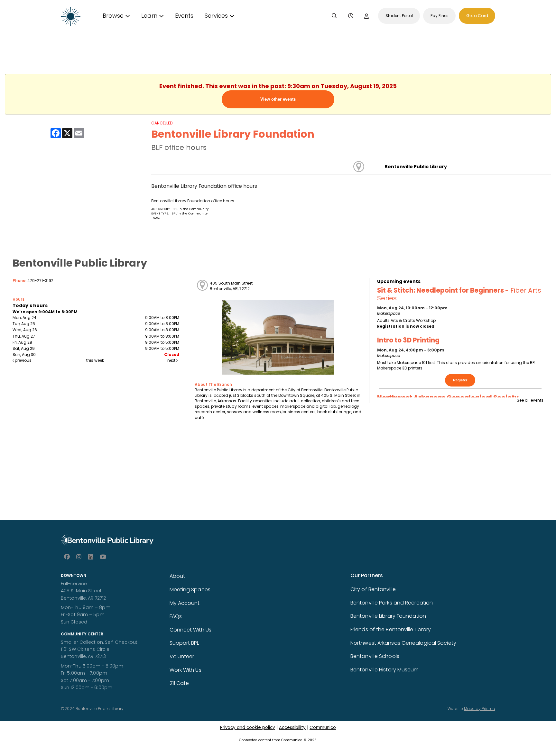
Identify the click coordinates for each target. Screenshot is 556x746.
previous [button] (23, 360)
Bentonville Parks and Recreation (391, 602)
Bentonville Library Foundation (388, 616)
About (177, 576)
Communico (323, 727)
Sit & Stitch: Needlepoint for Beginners (459, 294)
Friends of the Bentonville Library (390, 629)
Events (184, 16)
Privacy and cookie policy (247, 727)
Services (216, 16)
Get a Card (477, 15)
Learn (149, 16)
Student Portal (399, 15)
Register (460, 380)
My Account (185, 603)
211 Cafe (179, 683)
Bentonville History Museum (384, 669)
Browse (113, 16)
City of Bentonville (373, 589)
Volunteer (182, 656)
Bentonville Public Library (416, 166)
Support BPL (184, 643)
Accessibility (292, 727)
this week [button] (95, 360)
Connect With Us (191, 629)
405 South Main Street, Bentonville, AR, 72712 (231, 285)
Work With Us (185, 670)
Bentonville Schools (374, 656)
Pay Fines (440, 15)
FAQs (176, 616)
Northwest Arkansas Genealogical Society (403, 643)
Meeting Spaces (190, 589)
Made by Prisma (479, 708)
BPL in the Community (190, 209)
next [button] (171, 360)
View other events (278, 99)
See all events (530, 400)
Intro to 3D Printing (408, 340)
